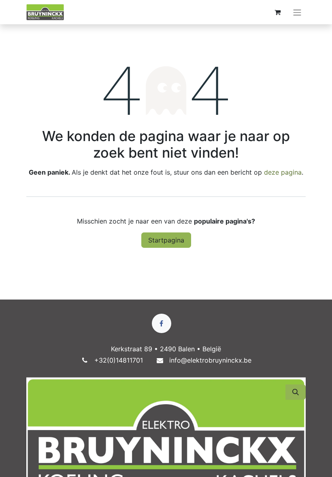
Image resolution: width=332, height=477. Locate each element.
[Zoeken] (295, 392)
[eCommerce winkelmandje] (277, 12)
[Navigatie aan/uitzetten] (297, 12)
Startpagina (166, 240)
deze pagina (283, 172)
